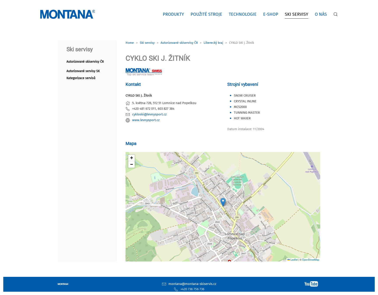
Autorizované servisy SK (83, 71)
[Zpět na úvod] (68, 14)
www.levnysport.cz (146, 120)
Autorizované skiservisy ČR (85, 62)
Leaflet (294, 259)
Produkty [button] (173, 14)
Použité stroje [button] (206, 14)
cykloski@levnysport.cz (149, 114)
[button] (335, 14)
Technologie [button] (243, 14)
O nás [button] (321, 14)
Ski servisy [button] (296, 14)
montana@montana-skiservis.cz (192, 284)
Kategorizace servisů (80, 78)
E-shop (270, 14)
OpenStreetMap (310, 259)
